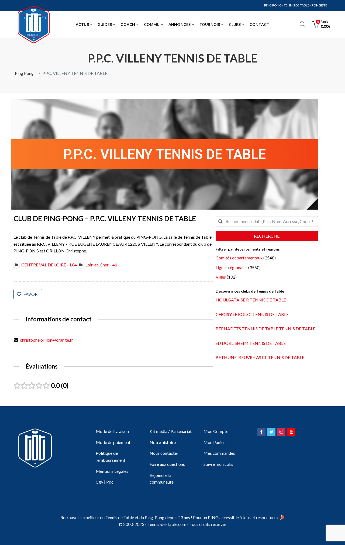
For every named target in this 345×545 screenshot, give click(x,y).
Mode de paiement (113, 442)
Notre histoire (163, 442)
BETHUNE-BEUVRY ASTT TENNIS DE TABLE (260, 357)
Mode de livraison (112, 431)
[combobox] (267, 221)
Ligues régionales (231, 267)
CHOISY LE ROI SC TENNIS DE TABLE (252, 314)
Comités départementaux (239, 257)
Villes (221, 276)
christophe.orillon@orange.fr (46, 339)
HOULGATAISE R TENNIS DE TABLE (251, 299)
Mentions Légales (112, 471)
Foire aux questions (167, 464)
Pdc (109, 481)
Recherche (267, 235)
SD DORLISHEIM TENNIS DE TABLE (251, 343)
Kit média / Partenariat (171, 431)
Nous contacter (164, 453)
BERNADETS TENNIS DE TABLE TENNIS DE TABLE (265, 328)
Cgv (99, 481)
